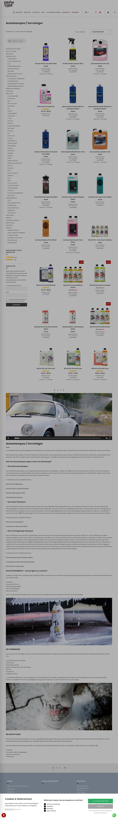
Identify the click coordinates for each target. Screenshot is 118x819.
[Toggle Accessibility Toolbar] (3, 815)
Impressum (17, 809)
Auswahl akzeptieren (100, 813)
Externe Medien (51, 811)
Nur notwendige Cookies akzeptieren (100, 810)
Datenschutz (9, 809)
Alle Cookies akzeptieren (100, 801)
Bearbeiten (100, 806)
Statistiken (50, 806)
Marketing (50, 808)
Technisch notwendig (53, 804)
